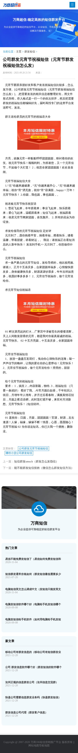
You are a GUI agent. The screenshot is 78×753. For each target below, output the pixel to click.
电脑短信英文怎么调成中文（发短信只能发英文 (33, 589)
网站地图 (33, 745)
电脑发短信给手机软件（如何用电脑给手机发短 (33, 619)
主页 (18, 51)
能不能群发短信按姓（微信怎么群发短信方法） (44, 467)
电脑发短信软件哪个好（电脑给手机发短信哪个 (33, 604)
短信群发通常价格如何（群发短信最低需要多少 (33, 574)
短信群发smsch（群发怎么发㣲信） (36, 461)
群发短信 (29, 51)
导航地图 (44, 745)
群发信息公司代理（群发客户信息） (26, 712)
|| (73, 742)
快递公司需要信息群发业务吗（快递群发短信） (33, 697)
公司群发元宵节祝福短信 (33, 448)
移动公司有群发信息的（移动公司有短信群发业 (33, 652)
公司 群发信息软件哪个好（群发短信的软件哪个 (33, 667)
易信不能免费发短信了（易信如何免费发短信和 (33, 559)
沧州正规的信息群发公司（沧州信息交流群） (31, 682)
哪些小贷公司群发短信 (19, 453)
